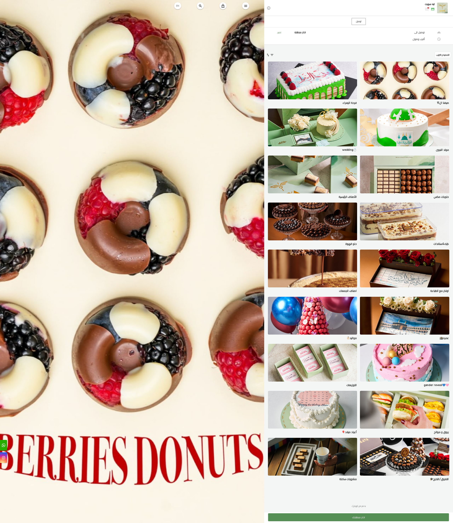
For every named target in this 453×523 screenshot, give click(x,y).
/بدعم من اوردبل (359, 506)
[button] (358, 8)
